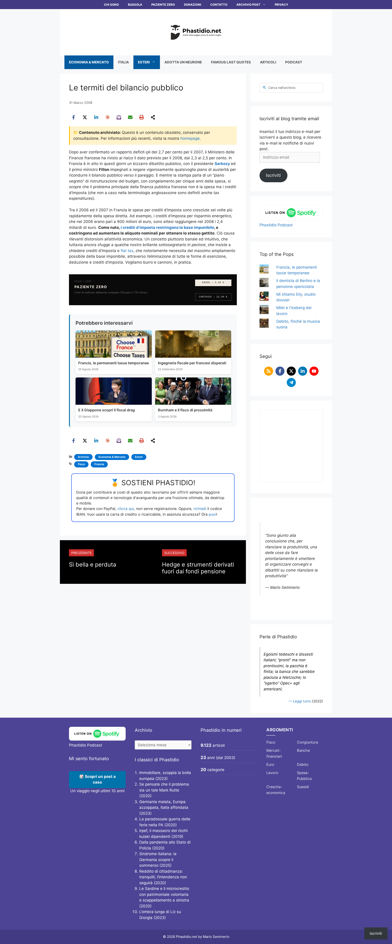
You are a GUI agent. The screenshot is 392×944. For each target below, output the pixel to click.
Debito (303, 764)
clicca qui (126, 508)
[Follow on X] (291, 371)
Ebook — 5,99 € (213, 282)
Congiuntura (307, 742)
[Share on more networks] (152, 117)
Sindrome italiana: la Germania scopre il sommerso (157, 860)
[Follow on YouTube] (313, 371)
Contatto (218, 4)
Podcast (293, 62)
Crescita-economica (275, 789)
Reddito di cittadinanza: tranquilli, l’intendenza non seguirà (163, 877)
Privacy (281, 4)
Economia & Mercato (89, 62)
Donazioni (192, 4)
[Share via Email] (130, 117)
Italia (123, 62)
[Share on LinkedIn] (96, 117)
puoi (212, 514)
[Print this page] (141, 117)
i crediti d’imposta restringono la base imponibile (167, 227)
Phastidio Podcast (276, 225)
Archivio (83, 457)
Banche (303, 750)
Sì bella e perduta (92, 564)
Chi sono (111, 4)
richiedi (200, 508)
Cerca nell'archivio (281, 88)
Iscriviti (273, 175)
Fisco (81, 464)
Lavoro (272, 772)
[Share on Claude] (107, 117)
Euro (270, 764)
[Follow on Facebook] (279, 371)
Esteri (144, 62)
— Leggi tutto (300, 701)
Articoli (268, 62)
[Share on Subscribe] (118, 117)
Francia (99, 464)
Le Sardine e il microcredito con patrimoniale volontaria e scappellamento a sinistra (164, 894)
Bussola (135, 4)
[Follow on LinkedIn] (302, 371)
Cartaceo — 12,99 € (213, 297)
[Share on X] (84, 117)
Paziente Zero (163, 4)
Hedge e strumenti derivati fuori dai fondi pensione (198, 568)
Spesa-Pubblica (304, 775)
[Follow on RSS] (268, 371)
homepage (190, 138)
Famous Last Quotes (231, 62)
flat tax (127, 250)
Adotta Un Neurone (183, 62)
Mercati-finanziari (274, 753)
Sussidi (303, 786)
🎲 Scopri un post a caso (97, 779)
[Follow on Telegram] (291, 382)
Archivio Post (248, 4)
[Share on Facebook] (73, 117)
